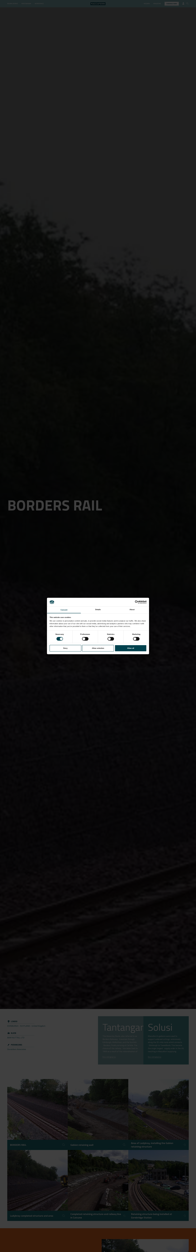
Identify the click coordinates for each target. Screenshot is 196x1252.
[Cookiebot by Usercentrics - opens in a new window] (137, 602)
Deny (65, 648)
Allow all (130, 648)
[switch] (85, 639)
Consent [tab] (64, 610)
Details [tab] (98, 610)
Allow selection (98, 648)
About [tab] (132, 610)
